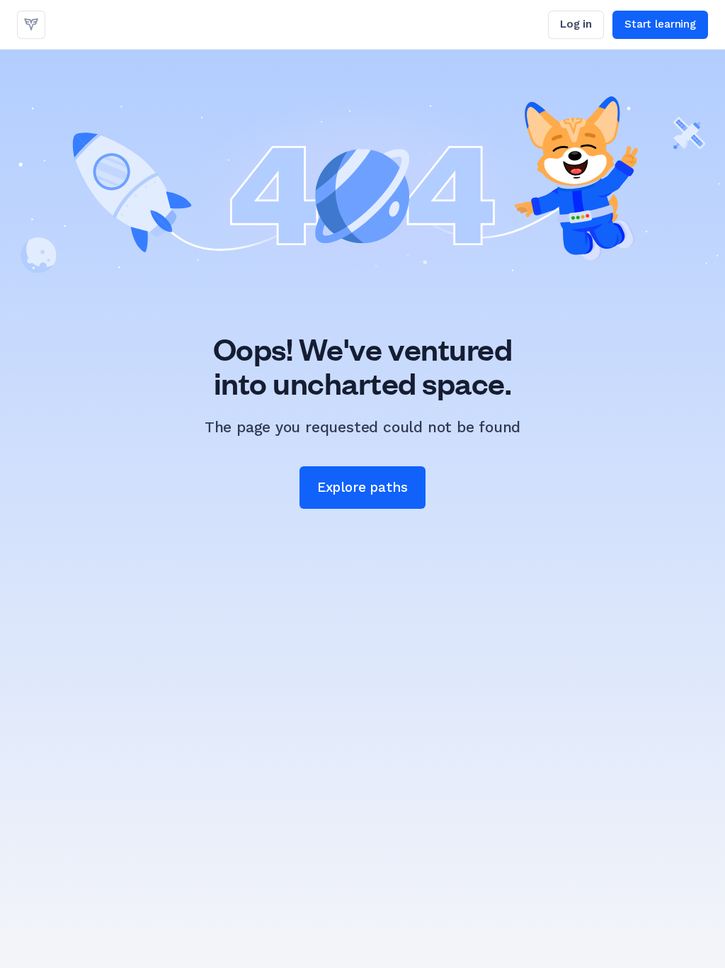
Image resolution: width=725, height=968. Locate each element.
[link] (31, 25)
